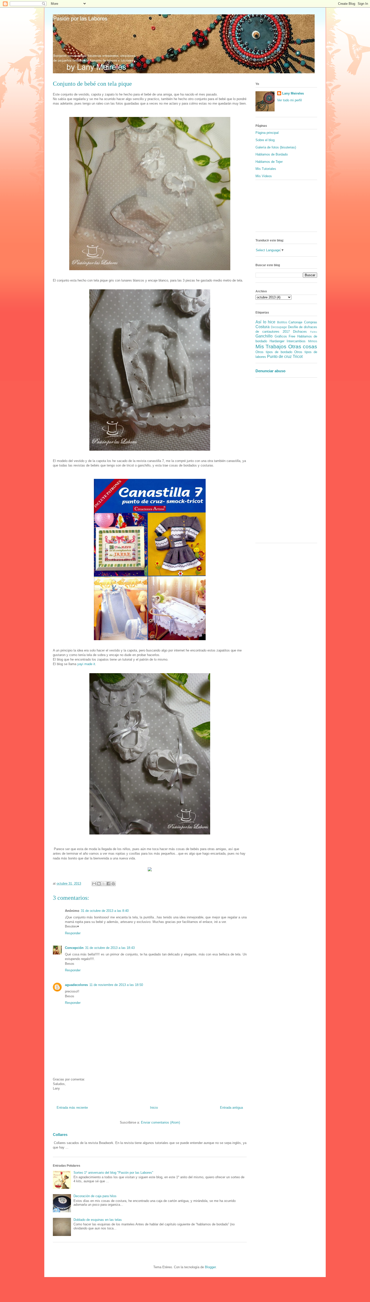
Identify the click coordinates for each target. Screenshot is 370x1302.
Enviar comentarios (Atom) (160, 1122)
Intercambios (296, 341)
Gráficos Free (285, 336)
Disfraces (300, 331)
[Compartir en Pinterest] (113, 883)
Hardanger (277, 341)
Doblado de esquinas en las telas (97, 1220)
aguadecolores (76, 985)
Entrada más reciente (72, 1107)
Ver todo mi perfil (289, 100)
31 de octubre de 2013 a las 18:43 (110, 948)
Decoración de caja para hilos (95, 1196)
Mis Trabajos (270, 346)
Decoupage (279, 327)
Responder (73, 933)
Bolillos (282, 322)
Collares (60, 1134)
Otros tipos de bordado (273, 352)
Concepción (74, 948)
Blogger (210, 1267)
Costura (262, 327)
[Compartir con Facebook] (108, 883)
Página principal (267, 133)
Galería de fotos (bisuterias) (275, 147)
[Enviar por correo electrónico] (94, 883)
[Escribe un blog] (98, 883)
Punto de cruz (279, 356)
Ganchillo (264, 336)
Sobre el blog (265, 140)
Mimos (312, 341)
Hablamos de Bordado (271, 154)
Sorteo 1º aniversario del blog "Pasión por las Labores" (113, 1172)
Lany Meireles (293, 93)
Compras (310, 322)
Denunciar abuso (270, 371)
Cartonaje (295, 322)
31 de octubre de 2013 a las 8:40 (105, 911)
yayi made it (86, 664)
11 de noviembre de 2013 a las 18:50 (116, 985)
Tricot (298, 356)
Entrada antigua (231, 1107)
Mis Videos (263, 176)
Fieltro (313, 331)
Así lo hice (265, 322)
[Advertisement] (270, 462)
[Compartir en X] (103, 883)
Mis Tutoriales (265, 169)
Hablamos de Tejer (269, 162)
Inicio (154, 1107)
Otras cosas (302, 346)
